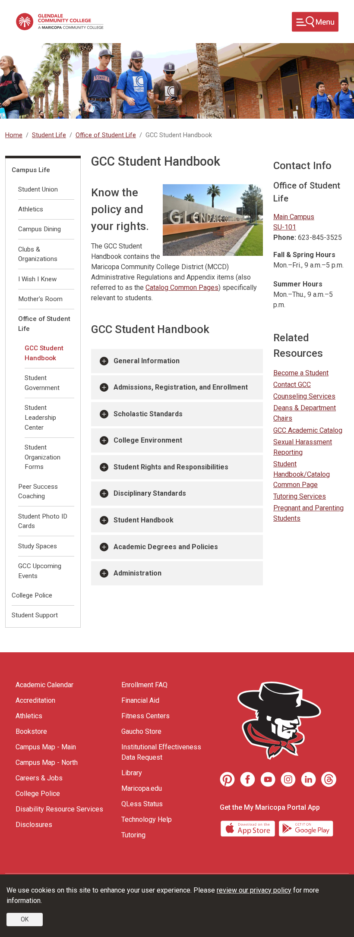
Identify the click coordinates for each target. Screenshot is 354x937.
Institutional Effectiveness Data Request (161, 752)
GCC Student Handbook (44, 353)
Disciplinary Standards (150, 493)
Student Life (49, 135)
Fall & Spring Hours (304, 255)
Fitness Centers (145, 716)
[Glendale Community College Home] (60, 21)
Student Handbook (144, 520)
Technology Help (146, 819)
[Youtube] (267, 779)
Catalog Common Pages (181, 287)
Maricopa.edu (141, 788)
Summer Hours (297, 284)
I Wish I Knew (37, 279)
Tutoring (133, 835)
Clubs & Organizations (37, 254)
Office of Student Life (106, 135)
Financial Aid (140, 700)
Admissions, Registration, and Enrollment (181, 387)
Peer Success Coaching (38, 491)
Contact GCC (292, 384)
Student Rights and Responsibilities (171, 467)
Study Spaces (37, 546)
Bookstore (31, 731)
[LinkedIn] (308, 779)
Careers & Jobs (39, 778)
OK (24, 919)
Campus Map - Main (46, 747)
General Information (147, 361)
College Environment (148, 440)
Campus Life (31, 170)
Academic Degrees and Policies (166, 547)
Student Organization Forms (42, 457)
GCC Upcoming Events (39, 571)
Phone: (284, 237)
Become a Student (301, 373)
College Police (32, 595)
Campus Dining (39, 229)
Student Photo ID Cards (42, 521)
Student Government (42, 383)
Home (13, 135)
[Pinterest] (227, 779)
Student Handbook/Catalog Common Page (301, 474)
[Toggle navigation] (315, 22)
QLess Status (142, 804)
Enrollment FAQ (144, 685)
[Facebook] (247, 779)
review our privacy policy (254, 890)
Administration (137, 573)
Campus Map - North (47, 762)
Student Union (38, 189)
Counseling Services (304, 396)
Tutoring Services (299, 496)
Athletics (30, 209)
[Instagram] (288, 779)
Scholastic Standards (148, 414)
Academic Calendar (44, 685)
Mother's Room (40, 299)
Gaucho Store (141, 731)
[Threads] (328, 779)
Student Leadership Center (40, 417)
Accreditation (35, 700)
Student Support (35, 615)
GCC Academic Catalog (307, 430)
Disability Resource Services (59, 809)
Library (131, 773)
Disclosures (34, 825)
